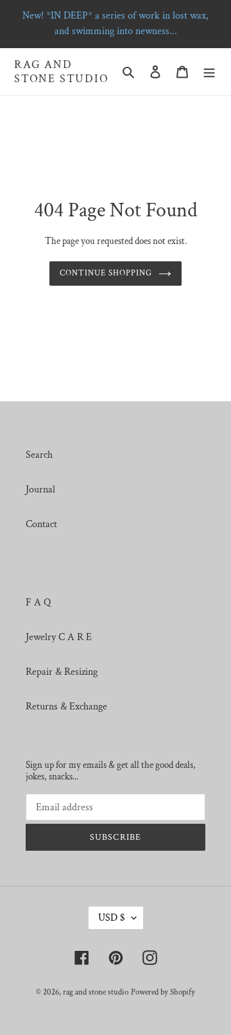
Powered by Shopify (163, 992)
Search (39, 455)
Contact (41, 524)
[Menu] (209, 72)
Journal (40, 489)
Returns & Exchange (66, 706)
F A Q (38, 602)
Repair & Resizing (62, 672)
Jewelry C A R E (59, 637)
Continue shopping (106, 273)
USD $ (111, 918)
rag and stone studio (61, 71)
